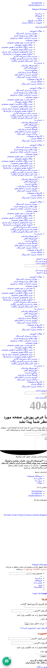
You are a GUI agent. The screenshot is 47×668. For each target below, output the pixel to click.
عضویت (43, 656)
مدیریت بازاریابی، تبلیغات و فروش (23, 38)
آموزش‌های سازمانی (29, 65)
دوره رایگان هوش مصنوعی (22, 49)
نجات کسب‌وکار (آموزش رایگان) (24, 61)
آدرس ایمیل (39, 638)
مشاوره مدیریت (31, 70)
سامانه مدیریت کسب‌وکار (27, 77)
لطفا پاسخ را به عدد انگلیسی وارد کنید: (32, 615)
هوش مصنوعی (31, 40)
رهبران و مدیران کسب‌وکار (26, 33)
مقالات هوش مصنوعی (24, 45)
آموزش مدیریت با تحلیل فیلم (26, 75)
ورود (26, 624)
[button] (38, 587)
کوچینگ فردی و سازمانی (27, 72)
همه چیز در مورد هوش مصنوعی (20, 42)
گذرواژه (40, 611)
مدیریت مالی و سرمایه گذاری (25, 56)
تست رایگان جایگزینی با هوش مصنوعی (17, 47)
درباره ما (38, 578)
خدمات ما (38, 63)
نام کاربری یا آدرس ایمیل (33, 604)
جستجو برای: (37, 573)
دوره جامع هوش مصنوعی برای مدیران (17, 52)
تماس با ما (38, 583)
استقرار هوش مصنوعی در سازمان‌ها (18, 54)
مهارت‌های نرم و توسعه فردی (25, 36)
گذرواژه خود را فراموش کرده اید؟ (33, 628)
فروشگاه (38, 580)
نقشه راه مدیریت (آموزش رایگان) (24, 59)
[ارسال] (46, 268)
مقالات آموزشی (36, 31)
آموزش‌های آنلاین (30, 68)
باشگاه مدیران (36, 81)
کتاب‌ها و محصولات (34, 79)
